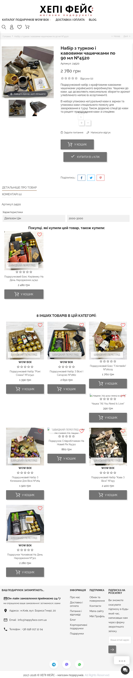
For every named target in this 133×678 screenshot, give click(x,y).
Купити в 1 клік (88, 156)
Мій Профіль (97, 616)
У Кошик (80, 144)
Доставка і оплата (70, 19)
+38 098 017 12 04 (32, 629)
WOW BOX (25, 362)
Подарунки (77, 633)
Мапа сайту (97, 611)
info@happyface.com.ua (32, 620)
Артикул (7, 204)
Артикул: (66, 63)
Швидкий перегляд (22, 265)
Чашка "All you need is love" (108, 403)
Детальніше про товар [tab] (19, 187)
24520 (75, 63)
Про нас (75, 597)
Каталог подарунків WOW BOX (26, 19)
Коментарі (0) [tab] (12, 194)
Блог (73, 619)
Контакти (95, 606)
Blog (92, 19)
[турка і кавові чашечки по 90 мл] (17, 109)
